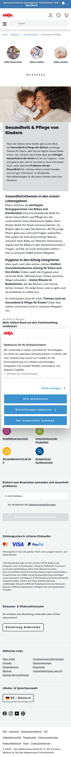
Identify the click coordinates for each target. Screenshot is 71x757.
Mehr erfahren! (32, 5)
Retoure (7, 671)
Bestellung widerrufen (23, 627)
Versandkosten (11, 667)
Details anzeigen (51, 388)
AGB (5, 731)
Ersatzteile (39, 667)
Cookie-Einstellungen (41, 743)
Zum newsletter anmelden (35, 517)
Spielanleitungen (42, 663)
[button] (68, 4)
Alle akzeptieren (35, 398)
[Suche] (14, 23)
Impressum (14, 731)
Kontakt (7, 663)
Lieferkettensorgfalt (12, 737)
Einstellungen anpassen (34, 409)
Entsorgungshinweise (48, 737)
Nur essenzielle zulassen (36, 420)
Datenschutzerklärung (31, 731)
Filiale (26, 743)
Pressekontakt (29, 737)
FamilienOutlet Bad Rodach (48, 659)
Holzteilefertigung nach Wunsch (48, 671)
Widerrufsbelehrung (12, 743)
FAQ (46, 731)
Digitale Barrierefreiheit (16, 675)
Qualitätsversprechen (15, 438)
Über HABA (9, 659)
